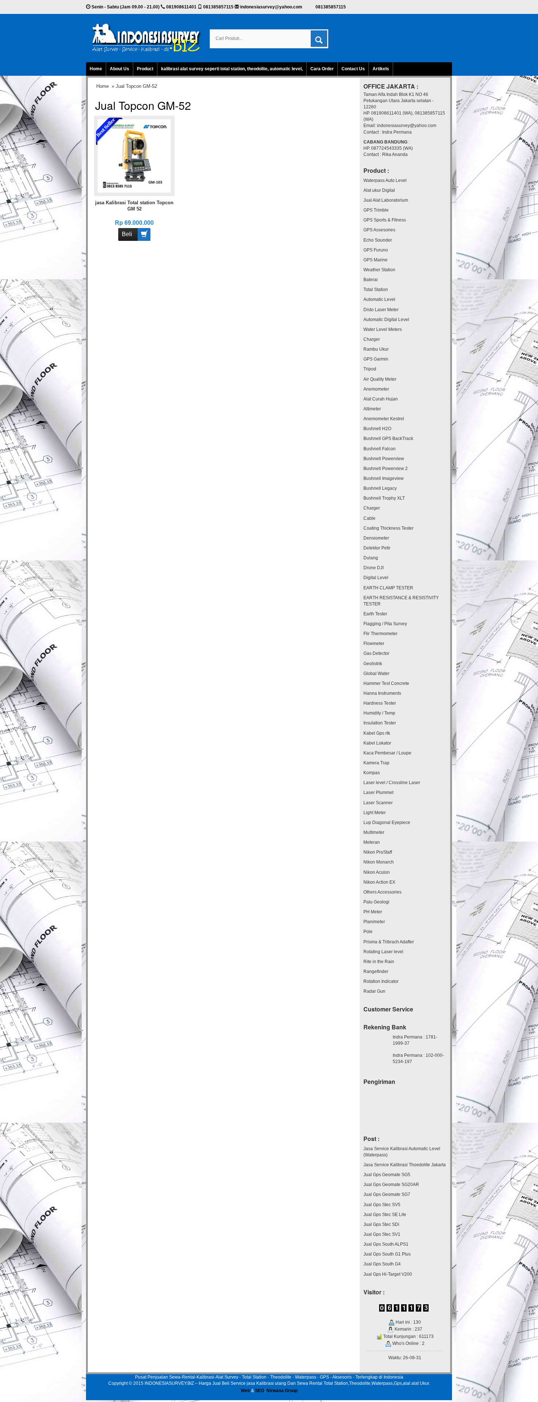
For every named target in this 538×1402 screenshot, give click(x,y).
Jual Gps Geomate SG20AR (391, 1184)
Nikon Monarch (378, 862)
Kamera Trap (376, 762)
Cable (369, 518)
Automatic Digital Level (386, 319)
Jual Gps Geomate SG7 (386, 1194)
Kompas (371, 772)
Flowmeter (373, 643)
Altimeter (372, 408)
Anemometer (376, 389)
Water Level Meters (382, 329)
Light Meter (374, 812)
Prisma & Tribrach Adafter (388, 941)
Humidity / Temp (379, 713)
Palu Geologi (376, 902)
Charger (371, 339)
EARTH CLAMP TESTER (388, 587)
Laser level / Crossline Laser (391, 782)
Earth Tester (375, 613)
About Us (119, 68)
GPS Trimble (376, 210)
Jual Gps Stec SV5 (381, 1204)
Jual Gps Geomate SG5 (386, 1174)
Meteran (371, 842)
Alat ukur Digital (379, 190)
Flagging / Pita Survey (385, 623)
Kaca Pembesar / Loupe (387, 753)
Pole (368, 931)
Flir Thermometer (380, 633)
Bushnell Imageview (383, 478)
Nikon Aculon (376, 872)
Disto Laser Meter (381, 309)
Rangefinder (375, 971)
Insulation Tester (379, 723)
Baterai (370, 279)
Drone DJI (373, 567)
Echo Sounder (377, 240)
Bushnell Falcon (379, 448)
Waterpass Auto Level (385, 180)
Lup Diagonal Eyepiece (386, 822)
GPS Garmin (375, 359)
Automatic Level (379, 299)
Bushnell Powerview (383, 458)
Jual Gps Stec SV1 (381, 1234)
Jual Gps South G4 (382, 1264)
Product (145, 68)
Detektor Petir (377, 548)
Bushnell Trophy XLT (384, 498)
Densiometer (376, 538)
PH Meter (372, 911)
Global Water (376, 673)
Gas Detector (376, 653)
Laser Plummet (378, 792)
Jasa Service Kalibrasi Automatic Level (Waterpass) (401, 1151)
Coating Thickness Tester (388, 528)
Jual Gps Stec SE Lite (384, 1214)
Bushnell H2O (377, 428)
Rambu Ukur (376, 349)
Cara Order (322, 68)
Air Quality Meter (379, 379)
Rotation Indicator (381, 981)
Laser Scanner (378, 802)
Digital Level (375, 577)
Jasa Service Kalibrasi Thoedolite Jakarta (404, 1164)
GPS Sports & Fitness (384, 220)
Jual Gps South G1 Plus (387, 1254)
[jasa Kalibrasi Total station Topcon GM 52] (134, 155)
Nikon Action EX (379, 882)
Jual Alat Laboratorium (385, 200)
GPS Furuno (375, 250)
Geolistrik (372, 663)
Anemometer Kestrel (383, 418)
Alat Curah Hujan (380, 399)
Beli (127, 234)
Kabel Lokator (377, 743)
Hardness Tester (379, 703)
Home (96, 68)
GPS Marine (375, 259)
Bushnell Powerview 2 (385, 468)
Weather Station (379, 269)
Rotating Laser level (383, 951)
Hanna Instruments (382, 693)
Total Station (375, 289)
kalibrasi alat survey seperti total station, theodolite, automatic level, (232, 68)
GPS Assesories (379, 229)
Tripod (369, 369)
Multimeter (373, 832)
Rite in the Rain (378, 961)
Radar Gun (374, 991)
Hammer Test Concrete (386, 683)
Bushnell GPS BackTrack (388, 438)
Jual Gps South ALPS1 (385, 1244)
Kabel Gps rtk (376, 733)
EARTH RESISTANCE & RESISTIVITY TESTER (401, 601)
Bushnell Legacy (380, 488)
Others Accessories (382, 892)
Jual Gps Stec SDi (381, 1224)
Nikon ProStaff (377, 852)
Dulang (370, 557)
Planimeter (374, 921)
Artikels (381, 68)
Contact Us (353, 68)
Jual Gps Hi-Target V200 (387, 1274)
